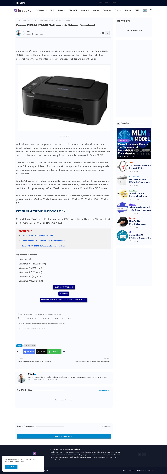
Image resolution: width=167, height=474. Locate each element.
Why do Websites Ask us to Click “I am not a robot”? (140, 208)
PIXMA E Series (27, 20)
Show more (103, 390)
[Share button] (63, 351)
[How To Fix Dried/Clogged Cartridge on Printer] (122, 221)
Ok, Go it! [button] (11, 467)
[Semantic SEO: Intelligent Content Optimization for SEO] (122, 235)
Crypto (118, 10)
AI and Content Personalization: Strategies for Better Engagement (140, 195)
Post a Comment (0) (63, 436)
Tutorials (107, 10)
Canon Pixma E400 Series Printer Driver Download (43, 240)
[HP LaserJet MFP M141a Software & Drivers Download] (122, 180)
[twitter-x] (144, 454)
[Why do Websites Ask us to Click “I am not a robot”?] (122, 207)
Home (18, 20)
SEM (137, 10)
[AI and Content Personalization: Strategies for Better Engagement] (122, 193)
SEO (52, 10)
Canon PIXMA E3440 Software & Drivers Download (43, 246)
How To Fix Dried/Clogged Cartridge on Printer (139, 222)
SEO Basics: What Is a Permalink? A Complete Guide (140, 167)
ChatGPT (73, 10)
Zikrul (31, 374)
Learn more (18, 461)
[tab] (41, 10)
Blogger (96, 10)
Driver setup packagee (63, 287)
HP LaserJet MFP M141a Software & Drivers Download (138, 181)
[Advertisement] (60, 43)
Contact (140, 470)
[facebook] (139, 454)
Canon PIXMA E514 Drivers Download (37, 235)
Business (61, 10)
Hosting (128, 10)
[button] (145, 10)
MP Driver (64, 293)
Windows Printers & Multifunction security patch (63, 300)
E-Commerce (41, 10)
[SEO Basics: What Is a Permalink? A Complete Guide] (122, 166)
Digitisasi (85, 10)
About (131, 470)
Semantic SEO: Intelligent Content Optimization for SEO (139, 236)
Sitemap (150, 470)
